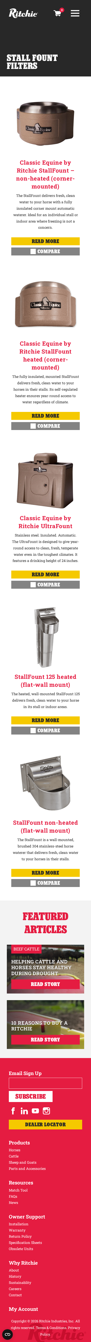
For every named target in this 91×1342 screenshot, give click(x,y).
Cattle (14, 1156)
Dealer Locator (45, 1124)
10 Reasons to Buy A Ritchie (39, 1026)
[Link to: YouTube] (35, 1110)
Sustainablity (20, 1282)
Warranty (17, 1230)
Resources (21, 1182)
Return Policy (20, 1236)
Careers (15, 1288)
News (13, 1202)
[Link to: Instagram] (46, 1110)
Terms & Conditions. (51, 1327)
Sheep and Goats (22, 1162)
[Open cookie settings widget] (7, 1334)
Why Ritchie (23, 1263)
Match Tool (18, 1190)
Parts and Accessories (27, 1168)
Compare (49, 251)
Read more (45, 241)
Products (19, 1142)
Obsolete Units (21, 1248)
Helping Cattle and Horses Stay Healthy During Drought (41, 967)
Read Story (45, 984)
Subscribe (30, 1096)
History (15, 1276)
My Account (23, 1309)
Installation (18, 1224)
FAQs (13, 1196)
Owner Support (27, 1216)
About (14, 1270)
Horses (14, 1150)
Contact (15, 1295)
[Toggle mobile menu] (75, 13)
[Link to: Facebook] (13, 1110)
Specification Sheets (25, 1242)
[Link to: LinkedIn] (24, 1110)
